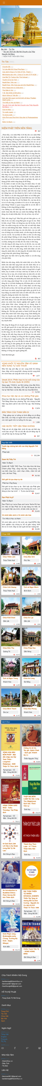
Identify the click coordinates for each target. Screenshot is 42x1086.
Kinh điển (6, 946)
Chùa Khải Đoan (9, 617)
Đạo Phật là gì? (8, 497)
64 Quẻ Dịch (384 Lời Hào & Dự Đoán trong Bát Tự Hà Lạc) (10, 847)
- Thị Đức (4, 1065)
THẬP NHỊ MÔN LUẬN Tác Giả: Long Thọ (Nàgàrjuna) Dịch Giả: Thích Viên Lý (31, 801)
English (4, 1036)
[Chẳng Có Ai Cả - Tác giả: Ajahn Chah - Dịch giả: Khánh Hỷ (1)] (31, 735)
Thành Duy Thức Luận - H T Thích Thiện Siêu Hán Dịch (30, 847)
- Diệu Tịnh (5, 1063)
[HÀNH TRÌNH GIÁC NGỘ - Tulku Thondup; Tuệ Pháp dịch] (10, 791)
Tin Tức (11, 49)
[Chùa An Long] (31, 667)
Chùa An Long (29, 678)
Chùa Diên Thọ (8, 648)
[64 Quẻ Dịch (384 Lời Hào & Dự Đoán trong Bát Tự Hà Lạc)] (10, 833)
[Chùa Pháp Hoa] (31, 637)
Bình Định (27, 590)
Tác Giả (4, 1013)
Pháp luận (6, 452)
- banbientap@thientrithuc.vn (11, 981)
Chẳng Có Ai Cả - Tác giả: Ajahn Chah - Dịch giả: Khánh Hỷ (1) (31, 751)
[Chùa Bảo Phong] (31, 697)
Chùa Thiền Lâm (9, 557)
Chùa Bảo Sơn (29, 557)
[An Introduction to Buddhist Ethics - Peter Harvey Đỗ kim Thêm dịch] (10, 874)
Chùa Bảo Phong (30, 709)
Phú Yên (27, 560)
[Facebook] (14, 1048)
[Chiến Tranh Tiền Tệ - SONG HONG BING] (31, 933)
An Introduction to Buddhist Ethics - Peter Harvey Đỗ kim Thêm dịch (10, 893)
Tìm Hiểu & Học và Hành (11, 518)
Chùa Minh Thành (9, 709)
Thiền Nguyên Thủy (31, 758)
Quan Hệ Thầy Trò (9, 459)
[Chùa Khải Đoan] (10, 606)
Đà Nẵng (27, 682)
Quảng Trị (6, 651)
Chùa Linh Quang (9, 587)
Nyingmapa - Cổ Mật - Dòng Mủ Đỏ (10, 771)
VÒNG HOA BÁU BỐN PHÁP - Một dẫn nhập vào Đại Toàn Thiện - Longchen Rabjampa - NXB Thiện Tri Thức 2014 (10, 759)
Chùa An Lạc (28, 617)
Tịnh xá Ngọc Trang (10, 678)
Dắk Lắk (6, 621)
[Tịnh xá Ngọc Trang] (10, 667)
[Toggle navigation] (4, 3)
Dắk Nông (27, 651)
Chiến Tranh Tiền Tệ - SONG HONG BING (31, 951)
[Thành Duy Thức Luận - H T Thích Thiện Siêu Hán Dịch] (31, 829)
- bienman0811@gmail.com (11, 983)
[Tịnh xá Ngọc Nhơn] (31, 576)
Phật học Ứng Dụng (9, 483)
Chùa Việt (4, 1016)
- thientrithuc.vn (7, 1061)
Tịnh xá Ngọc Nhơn (31, 587)
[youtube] (2, 1048)
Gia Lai (5, 712)
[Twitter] (27, 1048)
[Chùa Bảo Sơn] (31, 545)
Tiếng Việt (4, 1034)
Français (4, 1039)
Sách (3, 1021)
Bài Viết (4, 49)
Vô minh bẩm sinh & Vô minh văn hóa (16, 515)
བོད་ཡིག (3, 1041)
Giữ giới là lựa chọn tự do (12, 479)
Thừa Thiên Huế (9, 560)
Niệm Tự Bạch (7, 463)
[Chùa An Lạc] (31, 606)
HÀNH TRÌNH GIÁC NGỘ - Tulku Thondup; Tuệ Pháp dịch (10, 808)
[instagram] (39, 1048)
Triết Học (27, 809)
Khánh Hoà (7, 682)
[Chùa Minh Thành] (10, 697)
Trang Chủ (5, 1011)
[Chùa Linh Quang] (10, 576)
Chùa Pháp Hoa (29, 648)
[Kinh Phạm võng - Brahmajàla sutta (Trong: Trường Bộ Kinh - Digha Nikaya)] (10, 919)
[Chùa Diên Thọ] (10, 637)
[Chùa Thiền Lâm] (10, 545)
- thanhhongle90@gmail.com (11, 986)
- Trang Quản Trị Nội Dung (10, 998)
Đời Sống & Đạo (9, 854)
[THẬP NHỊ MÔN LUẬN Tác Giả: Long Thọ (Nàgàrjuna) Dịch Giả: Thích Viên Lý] (31, 780)
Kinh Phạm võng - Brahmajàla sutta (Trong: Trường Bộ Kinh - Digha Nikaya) (10, 938)
